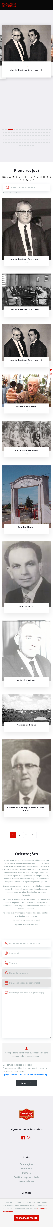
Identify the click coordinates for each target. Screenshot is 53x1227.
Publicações (26, 1164)
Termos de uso (26, 1181)
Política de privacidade (26, 1177)
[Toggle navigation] (49, 5)
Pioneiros (26, 1168)
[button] (3, 129)
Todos (5, 177)
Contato (26, 1173)
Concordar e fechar (26, 1218)
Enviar (23, 1083)
